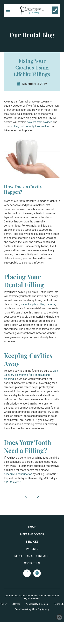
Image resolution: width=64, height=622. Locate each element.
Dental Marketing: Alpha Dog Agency (32, 609)
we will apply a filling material (37, 304)
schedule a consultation (18, 474)
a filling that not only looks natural (30, 126)
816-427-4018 (12, 482)
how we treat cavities (39, 122)
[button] (9, 10)
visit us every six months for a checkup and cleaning (31, 375)
